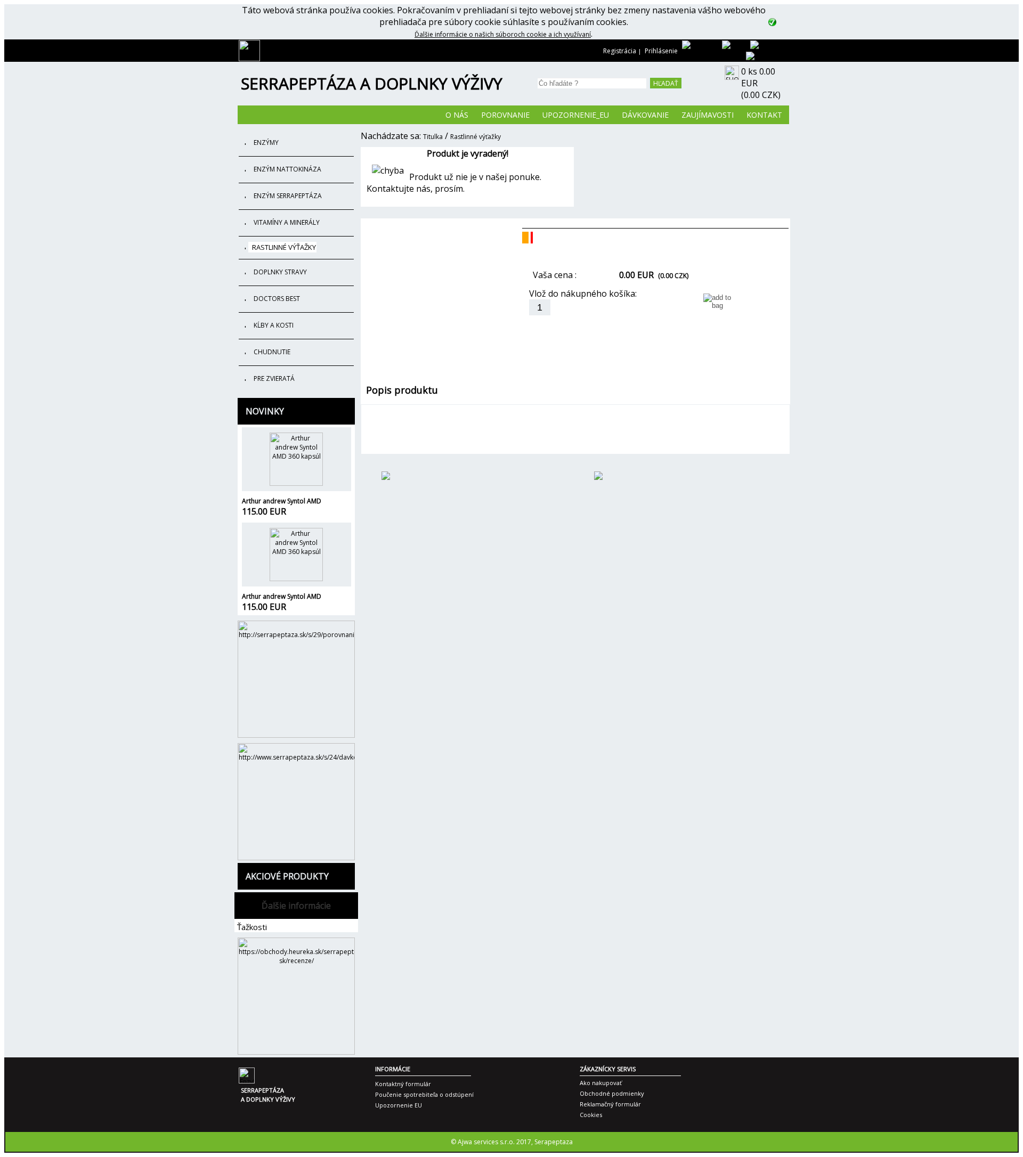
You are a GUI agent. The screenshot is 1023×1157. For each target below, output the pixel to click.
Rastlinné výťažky (475, 136)
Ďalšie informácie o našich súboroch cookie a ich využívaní (503, 34)
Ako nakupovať (601, 1083)
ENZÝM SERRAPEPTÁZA (288, 195)
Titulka (433, 136)
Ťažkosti (252, 927)
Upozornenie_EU (575, 115)
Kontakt (764, 115)
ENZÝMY (266, 142)
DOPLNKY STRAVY (280, 271)
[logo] (249, 58)
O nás (456, 115)
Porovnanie (505, 115)
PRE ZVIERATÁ (274, 378)
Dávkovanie (645, 115)
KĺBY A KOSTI (274, 325)
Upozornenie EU (398, 1105)
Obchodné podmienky (612, 1093)
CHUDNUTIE (272, 351)
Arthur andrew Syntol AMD (281, 501)
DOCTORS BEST (277, 298)
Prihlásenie (661, 50)
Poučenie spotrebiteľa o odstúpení (424, 1094)
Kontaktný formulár (403, 1084)
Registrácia (619, 50)
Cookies (591, 1115)
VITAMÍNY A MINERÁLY (287, 222)
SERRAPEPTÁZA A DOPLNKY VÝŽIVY (371, 83)
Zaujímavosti (707, 115)
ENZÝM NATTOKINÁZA (287, 169)
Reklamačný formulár (610, 1104)
